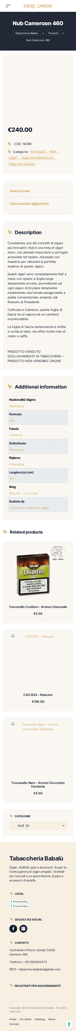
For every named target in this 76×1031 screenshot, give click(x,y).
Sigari (13, 158)
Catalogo (40, 1019)
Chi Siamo (26, 1019)
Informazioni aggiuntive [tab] (29, 204)
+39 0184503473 (35, 962)
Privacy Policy (20, 901)
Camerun (15, 435)
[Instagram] (23, 929)
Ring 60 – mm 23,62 (23, 493)
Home (13, 1019)
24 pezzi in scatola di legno (29, 508)
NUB (53, 152)
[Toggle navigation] (8, 6)
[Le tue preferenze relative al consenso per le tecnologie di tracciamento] (69, 1024)
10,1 (11, 479)
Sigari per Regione (22, 164)
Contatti (14, 1024)
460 (12, 420)
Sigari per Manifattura (37, 158)
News (51, 1019)
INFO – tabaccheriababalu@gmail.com (34, 969)
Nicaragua (38, 152)
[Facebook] (13, 929)
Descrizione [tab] (20, 191)
